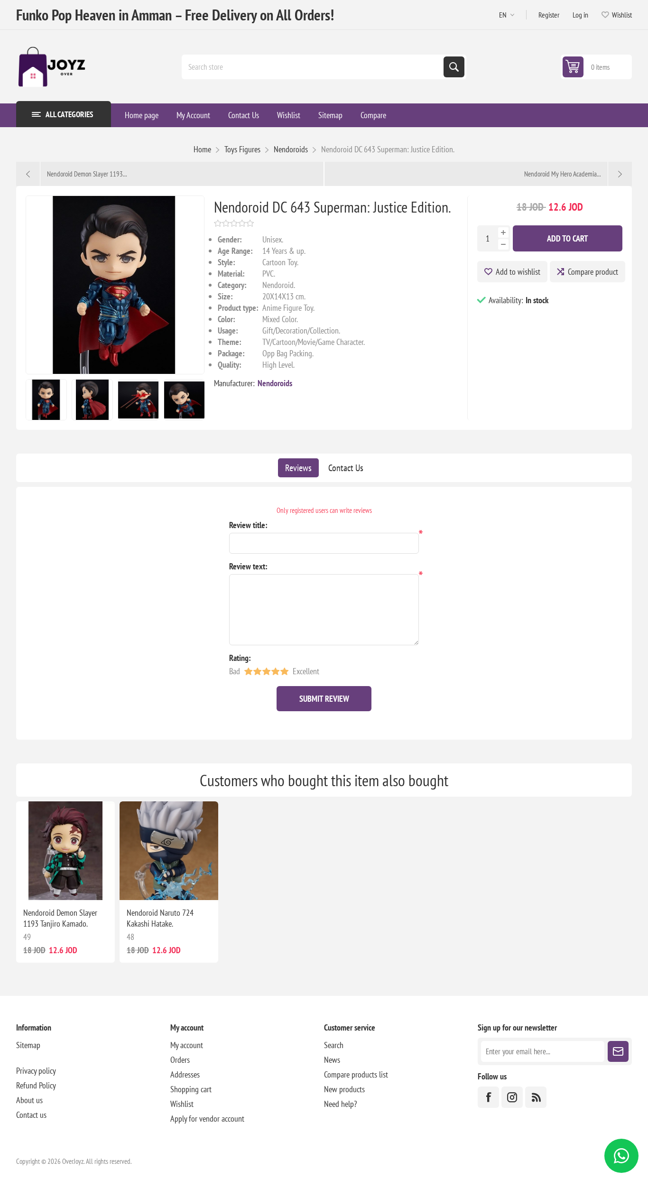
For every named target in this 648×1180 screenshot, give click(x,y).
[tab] (298, 467)
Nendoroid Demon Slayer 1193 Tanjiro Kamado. (60, 918)
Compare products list (356, 1074)
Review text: (248, 566)
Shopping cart (191, 1089)
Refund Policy (36, 1085)
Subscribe (618, 1051)
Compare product (593, 271)
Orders (180, 1059)
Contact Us (345, 468)
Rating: (240, 657)
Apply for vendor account (207, 1118)
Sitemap (28, 1045)
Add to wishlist (518, 271)
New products (344, 1089)
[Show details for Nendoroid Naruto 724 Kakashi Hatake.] (169, 850)
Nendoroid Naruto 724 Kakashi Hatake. (160, 918)
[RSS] (535, 1097)
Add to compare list (42, 884)
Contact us (31, 1114)
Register (548, 14)
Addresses (185, 1074)
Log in (580, 14)
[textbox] (314, 66)
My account (186, 1045)
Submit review (324, 698)
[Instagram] (512, 1097)
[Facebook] (488, 1097)
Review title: (248, 525)
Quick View (55, 884)
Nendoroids (275, 383)
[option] (46, 399)
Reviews (298, 468)
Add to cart (567, 238)
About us (29, 1100)
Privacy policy (36, 1070)
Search (454, 66)
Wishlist (182, 1103)
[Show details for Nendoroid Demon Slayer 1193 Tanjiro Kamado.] (65, 850)
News (332, 1059)
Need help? (340, 1103)
